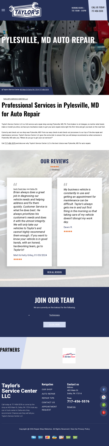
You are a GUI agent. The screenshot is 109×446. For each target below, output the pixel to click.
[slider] (54, 166)
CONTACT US (48, 402)
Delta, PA (33, 189)
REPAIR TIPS (48, 398)
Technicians (54, 315)
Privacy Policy (84, 429)
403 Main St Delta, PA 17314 (29, 89)
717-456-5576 (97, 11)
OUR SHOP (47, 389)
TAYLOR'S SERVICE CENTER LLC (15, 99)
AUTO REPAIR (48, 394)
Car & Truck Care (19, 189)
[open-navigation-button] (3, 10)
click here (54, 324)
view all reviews (54, 271)
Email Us (71, 407)
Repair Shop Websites (43, 429)
